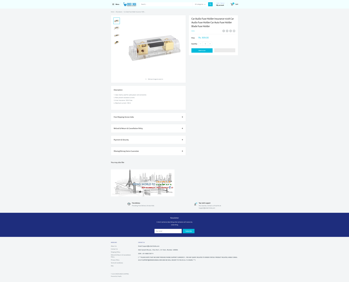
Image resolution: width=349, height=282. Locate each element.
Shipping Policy (115, 252)
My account (220, 5)
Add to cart (201, 50)
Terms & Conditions (117, 263)
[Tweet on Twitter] (230, 30)
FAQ (112, 266)
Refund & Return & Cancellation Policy (121, 256)
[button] (224, 50)
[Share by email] (234, 30)
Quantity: (194, 44)
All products (119, 12)
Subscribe (188, 231)
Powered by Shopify (116, 276)
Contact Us (114, 249)
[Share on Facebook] (223, 30)
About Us (114, 246)
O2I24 (193, 31)
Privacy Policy (115, 260)
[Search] (210, 4)
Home (112, 12)
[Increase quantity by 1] (210, 44)
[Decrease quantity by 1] (200, 44)
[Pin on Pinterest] (227, 30)
